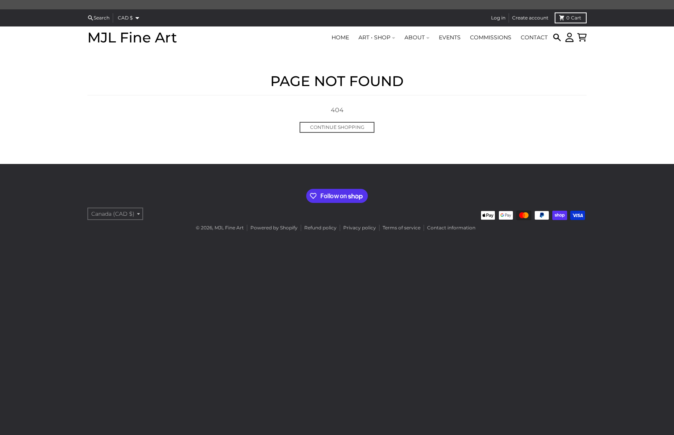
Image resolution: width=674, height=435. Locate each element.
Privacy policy (359, 228)
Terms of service (401, 228)
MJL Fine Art (132, 37)
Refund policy (320, 228)
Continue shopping (337, 127)
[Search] (557, 37)
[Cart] (582, 37)
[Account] (569, 37)
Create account (530, 18)
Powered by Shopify (274, 228)
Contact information (451, 228)
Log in (498, 18)
